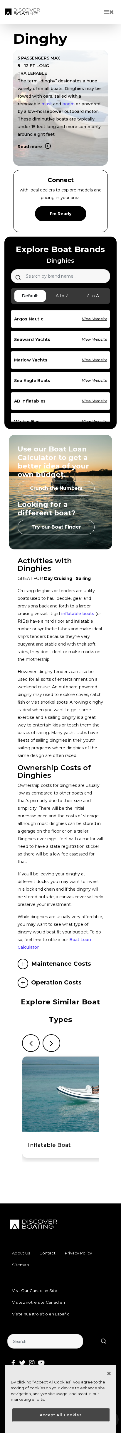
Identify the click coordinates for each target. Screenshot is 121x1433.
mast (46, 103)
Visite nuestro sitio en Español (41, 1314)
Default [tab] (30, 295)
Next (51, 1043)
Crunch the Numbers (56, 488)
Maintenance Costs (61, 963)
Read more (30, 146)
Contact (47, 1253)
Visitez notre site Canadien (38, 1302)
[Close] (108, 1373)
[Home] (22, 12)
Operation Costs (56, 982)
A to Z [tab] (62, 295)
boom (68, 103)
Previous (31, 1043)
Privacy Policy (78, 1253)
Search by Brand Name (18, 277)
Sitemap (20, 1264)
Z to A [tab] (92, 295)
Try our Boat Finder (56, 527)
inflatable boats (77, 613)
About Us (21, 1253)
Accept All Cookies (61, 1414)
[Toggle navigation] (109, 12)
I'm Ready (60, 213)
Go (103, 1341)
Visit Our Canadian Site (34, 1290)
